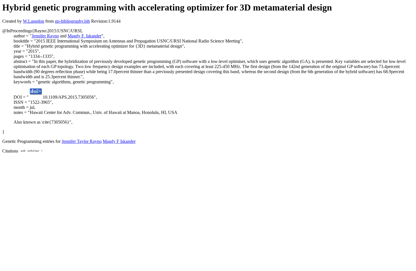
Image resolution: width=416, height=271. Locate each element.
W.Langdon (33, 21)
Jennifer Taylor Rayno (82, 141)
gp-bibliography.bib (72, 21)
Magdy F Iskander (119, 141)
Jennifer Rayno (45, 35)
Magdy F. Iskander (84, 35)
